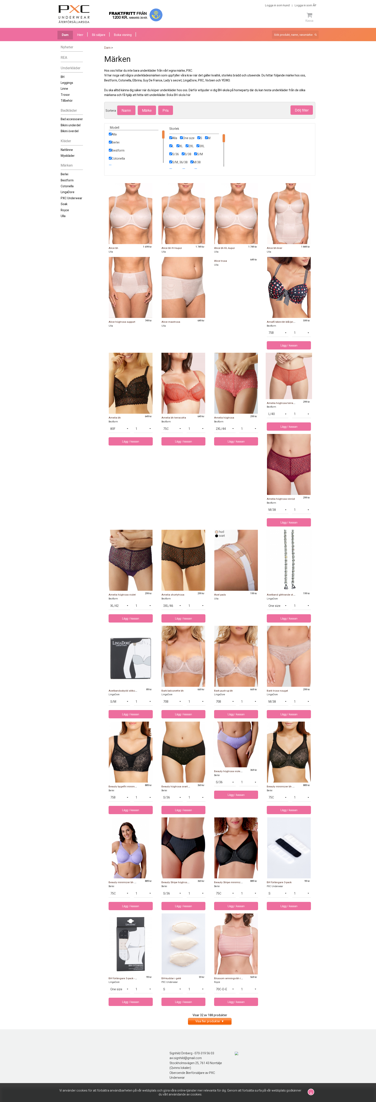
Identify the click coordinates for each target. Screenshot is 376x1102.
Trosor (65, 95)
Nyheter (67, 47)
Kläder (66, 141)
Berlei (64, 174)
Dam (65, 35)
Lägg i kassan (288, 345)
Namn (126, 110)
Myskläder (68, 156)
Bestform (67, 180)
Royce (65, 210)
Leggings (67, 83)
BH (62, 77)
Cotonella (67, 186)
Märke (147, 110)
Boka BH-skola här (179, 95)
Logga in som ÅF (305, 5)
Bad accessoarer (72, 119)
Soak (64, 204)
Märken (67, 165)
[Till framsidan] (74, 14)
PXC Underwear (71, 198)
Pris (166, 110)
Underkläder (71, 68)
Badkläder (69, 110)
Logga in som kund (277, 5)
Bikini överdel (70, 131)
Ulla (63, 216)
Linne (64, 88)
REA (64, 57)
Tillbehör (67, 100)
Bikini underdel (71, 125)
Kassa (309, 21)
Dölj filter (302, 110)
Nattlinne (67, 150)
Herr (80, 35)
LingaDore (67, 192)
